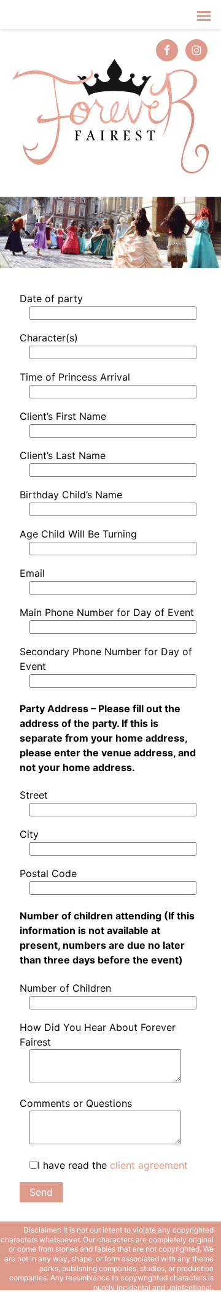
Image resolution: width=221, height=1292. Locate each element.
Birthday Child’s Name (71, 494)
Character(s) (49, 338)
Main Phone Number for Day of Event (107, 612)
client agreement (149, 1165)
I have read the (112, 1165)
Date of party (51, 298)
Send (41, 1192)
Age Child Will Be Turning (78, 534)
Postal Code (48, 873)
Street (34, 795)
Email (32, 573)
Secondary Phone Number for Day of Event (106, 658)
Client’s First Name (63, 416)
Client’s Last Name (63, 455)
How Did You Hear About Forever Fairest (98, 1034)
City (29, 834)
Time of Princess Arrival (75, 377)
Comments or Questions (76, 1103)
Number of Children (65, 988)
